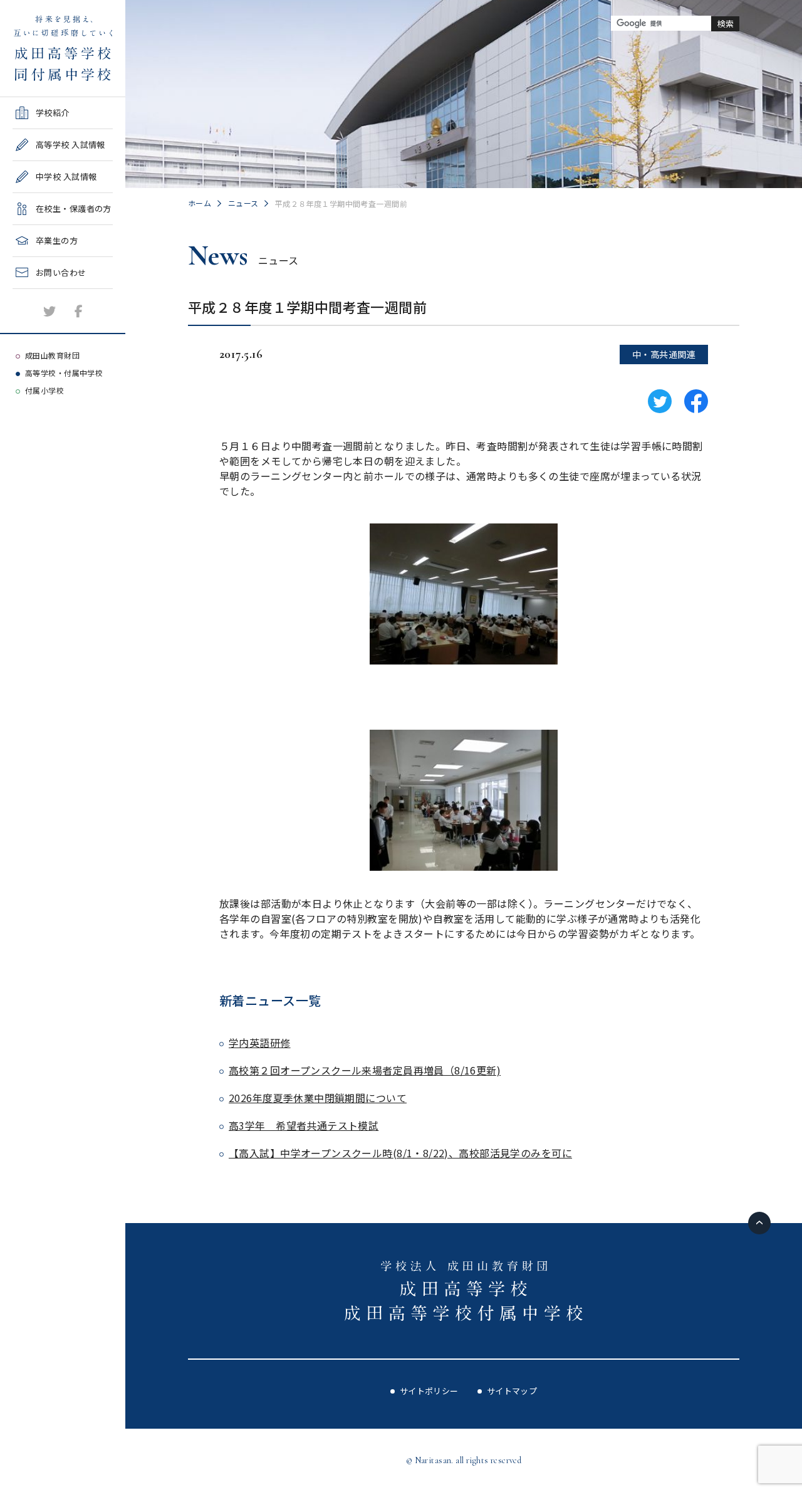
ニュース (243, 202)
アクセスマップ (42, 325)
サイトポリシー (429, 1391)
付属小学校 (44, 390)
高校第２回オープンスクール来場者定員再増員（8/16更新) (365, 1070)
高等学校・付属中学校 (64, 372)
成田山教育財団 (52, 355)
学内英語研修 (260, 1042)
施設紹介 (29, 293)
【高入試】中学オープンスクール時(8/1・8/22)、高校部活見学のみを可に (400, 1152)
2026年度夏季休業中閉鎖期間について (318, 1097)
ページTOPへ (759, 1223)
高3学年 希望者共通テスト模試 (303, 1125)
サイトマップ (512, 1391)
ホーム (199, 202)
